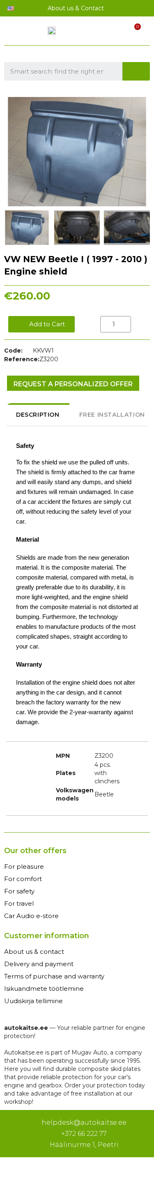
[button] (11, 152)
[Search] (136, 71)
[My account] (118, 32)
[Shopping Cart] (133, 32)
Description (38, 414)
